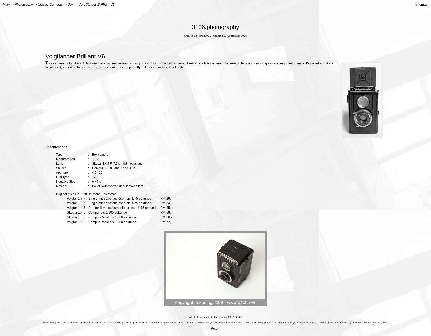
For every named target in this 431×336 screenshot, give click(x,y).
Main (6, 4)
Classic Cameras (50, 4)
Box (70, 4)
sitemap (421, 4)
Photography (24, 4)
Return (215, 328)
